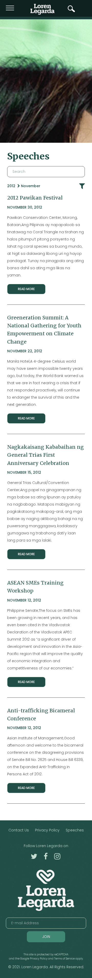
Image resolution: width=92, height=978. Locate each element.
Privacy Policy (47, 830)
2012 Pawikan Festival (35, 198)
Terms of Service (64, 959)
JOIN (46, 936)
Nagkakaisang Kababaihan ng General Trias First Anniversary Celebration (45, 455)
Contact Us (18, 830)
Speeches (75, 830)
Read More (26, 289)
